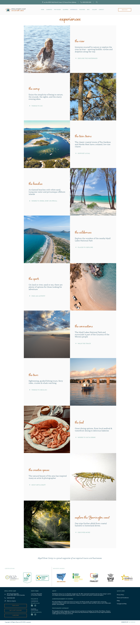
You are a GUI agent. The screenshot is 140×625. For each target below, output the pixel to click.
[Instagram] (35, 605)
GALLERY (94, 9)
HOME (42, 9)
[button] (94, 58)
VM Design (131, 622)
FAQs (118, 600)
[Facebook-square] (32, 605)
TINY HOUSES (57, 9)
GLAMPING (65, 9)
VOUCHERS (82, 9)
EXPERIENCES (73, 9)
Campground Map (121, 603)
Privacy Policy (120, 594)
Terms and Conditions (123, 597)
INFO (88, 9)
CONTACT (101, 9)
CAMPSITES (49, 9)
